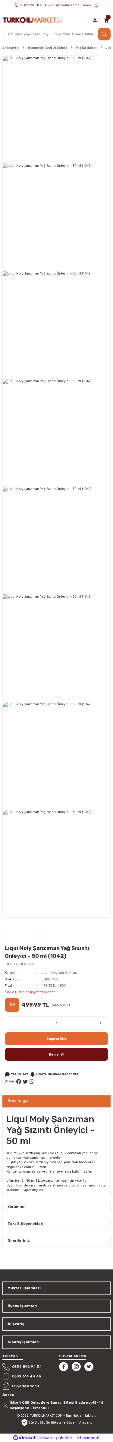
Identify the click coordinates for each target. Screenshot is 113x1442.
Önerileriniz (19, 1240)
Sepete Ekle (56, 1039)
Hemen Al (56, 1054)
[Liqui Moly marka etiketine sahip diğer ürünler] (23, 935)
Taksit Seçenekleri (25, 1223)
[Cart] (106, 20)
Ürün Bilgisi (19, 1101)
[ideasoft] (25, 1437)
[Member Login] (95, 20)
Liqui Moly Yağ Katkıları (59, 973)
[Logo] (33, 20)
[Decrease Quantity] (12, 1023)
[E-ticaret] (56, 1437)
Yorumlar (16, 1207)
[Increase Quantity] (100, 1023)
